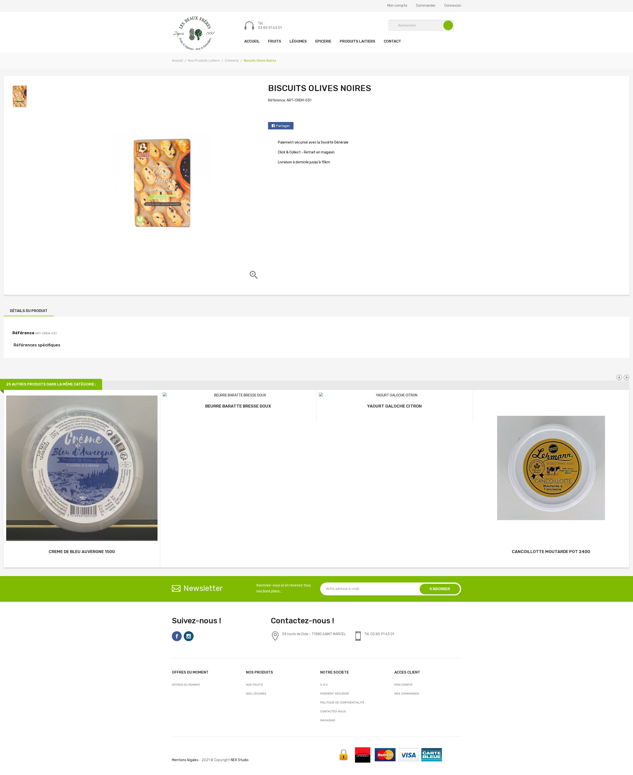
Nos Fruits (254, 684)
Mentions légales (185, 760)
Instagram (189, 636)
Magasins (327, 720)
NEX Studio (240, 760)
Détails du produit (28, 311)
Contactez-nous (333, 711)
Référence (23, 333)
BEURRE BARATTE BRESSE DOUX (238, 406)
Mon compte (397, 6)
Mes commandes (406, 693)
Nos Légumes (256, 693)
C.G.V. (324, 684)
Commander (426, 6)
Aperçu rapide (81, 469)
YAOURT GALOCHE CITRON (394, 406)
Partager (283, 126)
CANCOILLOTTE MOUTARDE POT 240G (551, 551)
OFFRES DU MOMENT (186, 684)
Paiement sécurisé (334, 693)
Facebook (177, 636)
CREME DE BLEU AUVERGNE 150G (82, 551)
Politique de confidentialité (342, 702)
